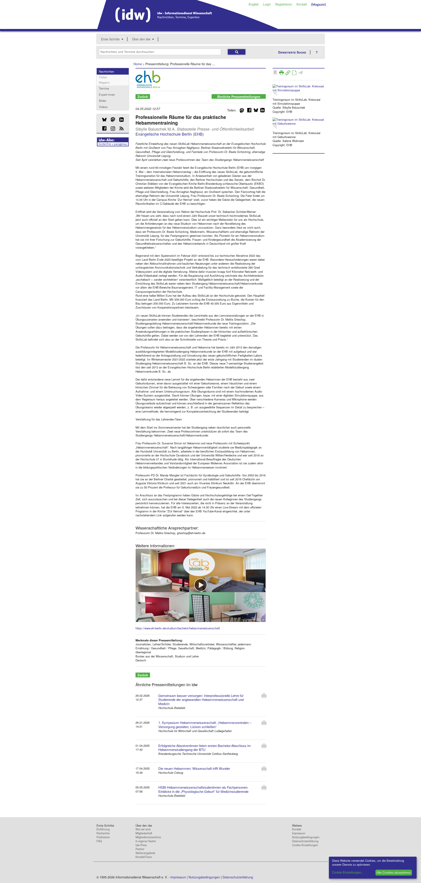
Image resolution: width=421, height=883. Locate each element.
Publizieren (103, 837)
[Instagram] (111, 128)
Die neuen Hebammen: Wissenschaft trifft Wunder (194, 768)
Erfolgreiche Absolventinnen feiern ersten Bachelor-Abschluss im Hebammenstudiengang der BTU (204, 747)
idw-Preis (141, 845)
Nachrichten (106, 71)
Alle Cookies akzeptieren (393, 872)
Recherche (103, 833)
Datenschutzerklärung (305, 841)
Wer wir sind (143, 829)
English (254, 4)
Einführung (103, 829)
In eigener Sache (146, 841)
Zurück (142, 96)
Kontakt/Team (144, 857)
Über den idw (141, 39)
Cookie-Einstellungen (305, 845)
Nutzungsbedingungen (305, 837)
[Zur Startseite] (187, 27)
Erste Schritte (110, 39)
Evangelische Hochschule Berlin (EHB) (170, 134)
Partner (140, 849)
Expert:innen (107, 94)
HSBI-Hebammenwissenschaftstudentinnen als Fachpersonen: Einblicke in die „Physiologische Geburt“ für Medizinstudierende (203, 789)
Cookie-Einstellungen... (348, 872)
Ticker (103, 77)
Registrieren (283, 4)
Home (138, 64)
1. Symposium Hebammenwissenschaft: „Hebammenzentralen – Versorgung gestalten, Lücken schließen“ (204, 724)
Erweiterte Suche (292, 52)
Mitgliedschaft (144, 833)
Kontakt (301, 4)
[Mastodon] (111, 119)
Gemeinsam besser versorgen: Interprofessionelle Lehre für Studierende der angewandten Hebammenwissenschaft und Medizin (201, 699)
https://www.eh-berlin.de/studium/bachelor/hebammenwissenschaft (178, 628)
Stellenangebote (145, 853)
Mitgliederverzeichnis (148, 837)
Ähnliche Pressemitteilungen (238, 96)
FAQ (99, 841)
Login (267, 4)
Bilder (102, 101)
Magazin (104, 82)
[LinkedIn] (120, 119)
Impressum (298, 833)
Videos (103, 107)
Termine (104, 88)
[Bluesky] (103, 119)
